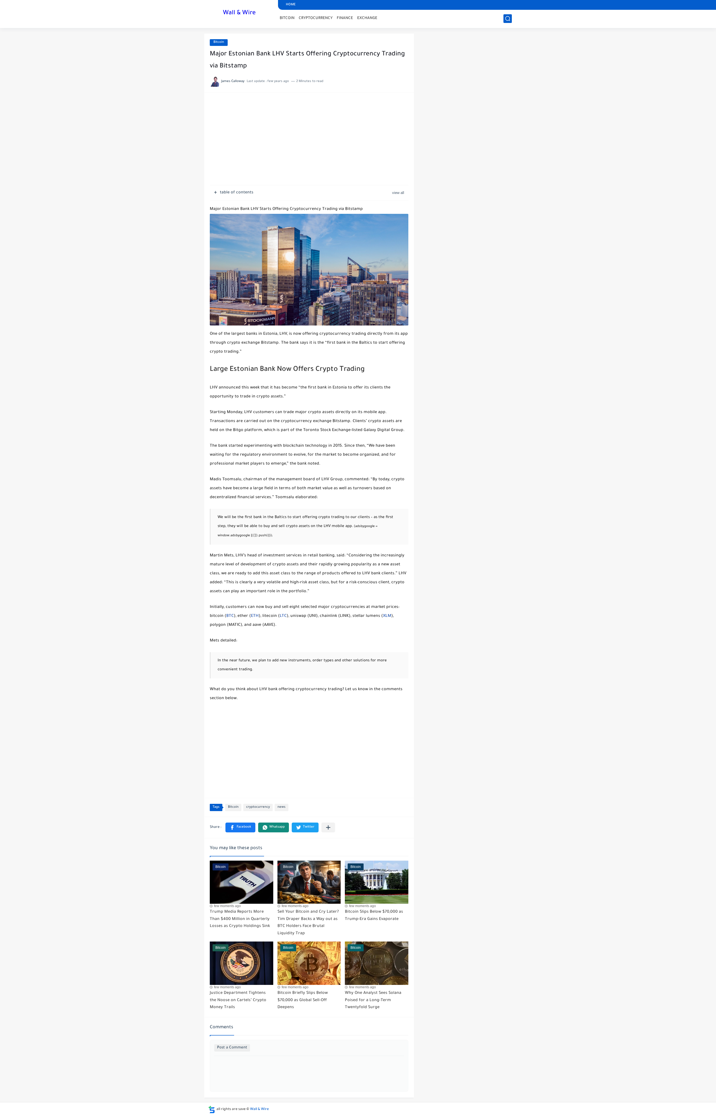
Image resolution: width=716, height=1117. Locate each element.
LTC (283, 616)
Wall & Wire (239, 13)
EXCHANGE (367, 18)
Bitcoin (218, 42)
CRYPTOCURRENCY (316, 18)
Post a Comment (232, 1048)
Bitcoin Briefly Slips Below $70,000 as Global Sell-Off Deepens (302, 1000)
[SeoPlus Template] (211, 1109)
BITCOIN (287, 18)
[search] (507, 18)
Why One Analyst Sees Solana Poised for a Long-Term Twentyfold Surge (373, 1000)
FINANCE (345, 18)
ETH (255, 616)
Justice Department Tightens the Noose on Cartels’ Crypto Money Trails (238, 1000)
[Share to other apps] (328, 827)
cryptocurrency (258, 807)
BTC (230, 616)
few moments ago (227, 906)
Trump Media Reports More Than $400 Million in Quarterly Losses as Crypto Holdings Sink (240, 919)
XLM (387, 616)
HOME (291, 5)
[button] (240, 827)
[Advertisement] (309, 141)
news (281, 807)
